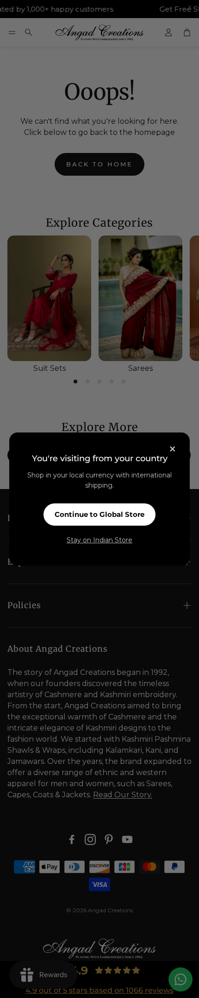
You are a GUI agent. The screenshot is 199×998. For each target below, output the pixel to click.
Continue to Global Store (99, 514)
